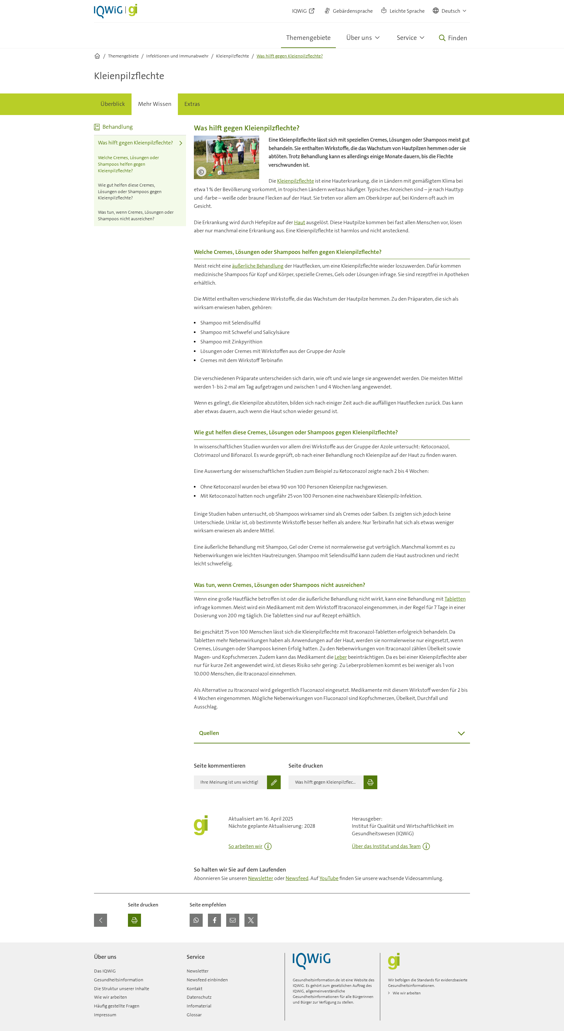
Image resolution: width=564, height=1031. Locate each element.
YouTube (329, 878)
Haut (299, 222)
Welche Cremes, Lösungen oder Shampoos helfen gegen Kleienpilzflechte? (128, 164)
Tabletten (455, 598)
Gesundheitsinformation (118, 980)
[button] (450, 11)
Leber (341, 657)
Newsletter (260, 878)
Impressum (105, 1015)
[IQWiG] (311, 961)
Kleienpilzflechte (295, 180)
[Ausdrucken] (134, 920)
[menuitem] (113, 104)
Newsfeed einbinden (207, 980)
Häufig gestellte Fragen (116, 1006)
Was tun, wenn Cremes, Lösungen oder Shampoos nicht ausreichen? (136, 215)
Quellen (209, 733)
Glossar (194, 1015)
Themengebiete (308, 37)
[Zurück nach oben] (463, 946)
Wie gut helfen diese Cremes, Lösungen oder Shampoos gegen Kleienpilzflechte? (130, 191)
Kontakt (194, 988)
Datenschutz (199, 997)
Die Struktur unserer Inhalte (121, 988)
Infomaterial (199, 1006)
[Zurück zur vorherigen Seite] (100, 920)
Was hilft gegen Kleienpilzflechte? (135, 142)
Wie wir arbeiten (110, 997)
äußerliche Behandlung (258, 265)
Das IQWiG (105, 971)
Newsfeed (297, 878)
